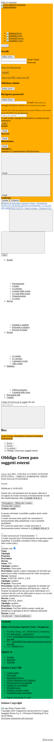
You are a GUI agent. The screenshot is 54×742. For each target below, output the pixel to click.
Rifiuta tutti (23, 503)
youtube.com (7, 548)
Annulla (5, 201)
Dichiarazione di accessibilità (19, 683)
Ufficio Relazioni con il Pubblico (21, 680)
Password (31, 62)
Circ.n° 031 (6, 474)
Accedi (5, 46)
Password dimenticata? (11, 67)
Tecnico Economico (34, 436)
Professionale (7, 438)
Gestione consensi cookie (18, 690)
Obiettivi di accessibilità (17, 685)
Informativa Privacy (15, 678)
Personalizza (7, 503)
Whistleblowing (13, 688)
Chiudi (4, 131)
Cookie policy (13, 673)
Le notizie (11, 448)
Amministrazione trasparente (19, 693)
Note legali (11, 675)
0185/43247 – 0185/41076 (22, 634)
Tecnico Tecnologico (16, 436)
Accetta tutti (11, 506)
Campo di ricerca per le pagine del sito (18, 402)
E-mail (30, 102)
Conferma (15, 201)
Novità (10, 445)
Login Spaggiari (22, 113)
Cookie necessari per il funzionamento (18, 536)
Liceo (4, 436)
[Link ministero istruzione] (13, 5)
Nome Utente (33, 59)
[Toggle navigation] (23, 243)
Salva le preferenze (22, 616)
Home (9, 443)
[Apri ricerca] (31, 221)
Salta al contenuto (9, 2)
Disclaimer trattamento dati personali (17, 718)
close (4, 255)
